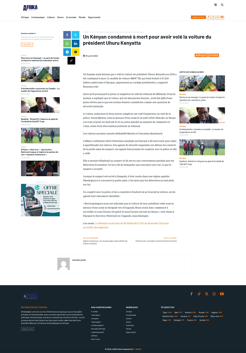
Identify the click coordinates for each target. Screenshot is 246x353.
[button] (222, 5)
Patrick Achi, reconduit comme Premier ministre (156, 241)
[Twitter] (75, 35)
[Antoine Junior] (63, 264)
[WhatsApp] (217, 17)
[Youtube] (222, 17)
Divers (213, 55)
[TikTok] (213, 17)
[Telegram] (67, 52)
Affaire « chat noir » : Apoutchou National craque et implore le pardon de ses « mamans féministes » (39, 152)
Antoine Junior (79, 260)
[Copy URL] (71, 60)
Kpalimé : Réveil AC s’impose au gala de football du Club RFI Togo (39, 120)
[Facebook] (208, 17)
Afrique (23, 55)
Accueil (85, 32)
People (23, 147)
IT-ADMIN (137, 349)
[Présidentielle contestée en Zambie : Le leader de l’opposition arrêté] (40, 105)
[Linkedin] (75, 43)
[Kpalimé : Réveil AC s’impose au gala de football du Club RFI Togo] (40, 135)
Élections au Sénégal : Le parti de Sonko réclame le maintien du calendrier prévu (40, 59)
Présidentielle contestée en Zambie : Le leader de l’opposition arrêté (40, 89)
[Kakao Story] (75, 52)
